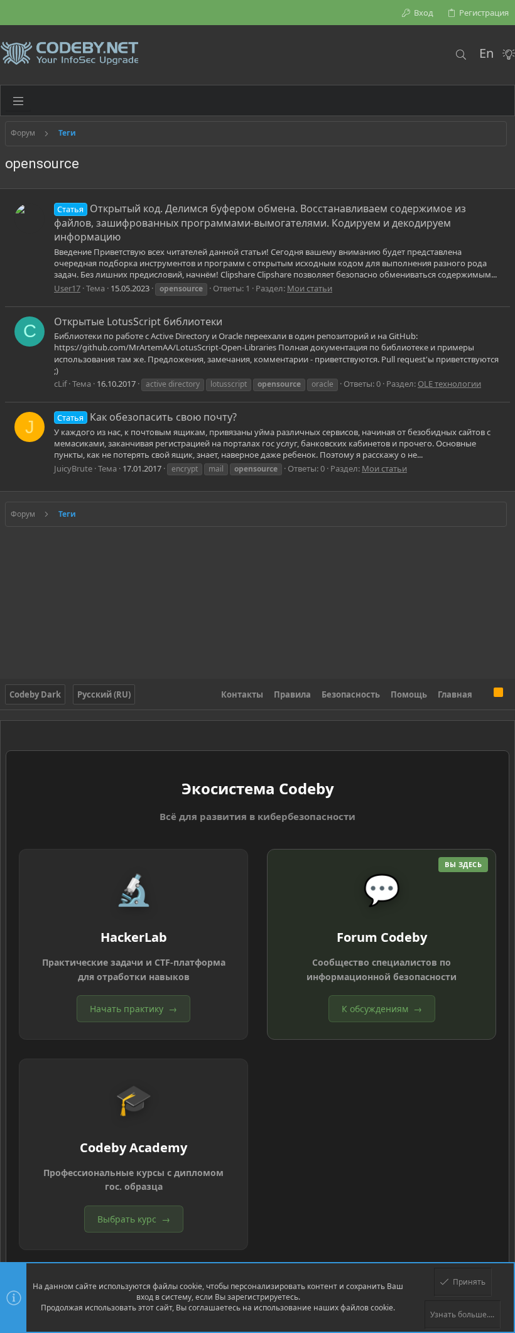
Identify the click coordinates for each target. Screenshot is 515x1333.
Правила (292, 694)
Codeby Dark (35, 694)
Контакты (242, 694)
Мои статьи (309, 288)
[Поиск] (460, 54)
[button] (18, 100)
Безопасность (351, 694)
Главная (455, 694)
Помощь (409, 694)
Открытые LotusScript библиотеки (138, 321)
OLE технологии (449, 383)
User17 (67, 288)
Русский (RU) (104, 694)
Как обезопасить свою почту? (146, 417)
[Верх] (483, 694)
